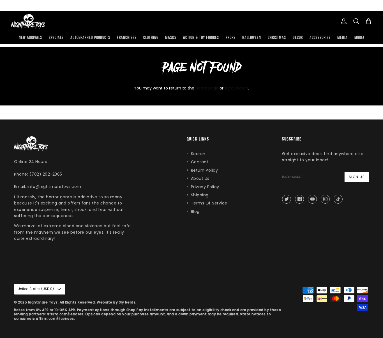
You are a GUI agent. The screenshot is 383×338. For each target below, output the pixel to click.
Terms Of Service (209, 203)
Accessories (320, 37)
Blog (195, 211)
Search (198, 154)
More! (359, 37)
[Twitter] (286, 199)
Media (342, 37)
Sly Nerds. (128, 302)
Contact (200, 162)
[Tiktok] (338, 199)
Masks (170, 37)
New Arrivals (30, 37)
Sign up (357, 176)
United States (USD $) (36, 288)
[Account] (342, 21)
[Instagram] (325, 199)
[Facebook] (299, 199)
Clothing (150, 37)
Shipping (200, 195)
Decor (298, 37)
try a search (236, 88)
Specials (56, 37)
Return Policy (204, 170)
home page (206, 88)
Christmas (277, 37)
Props (231, 37)
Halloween (251, 37)
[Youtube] (312, 199)
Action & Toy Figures (201, 37)
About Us (200, 178)
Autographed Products (90, 37)
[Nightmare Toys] (28, 21)
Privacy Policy (205, 187)
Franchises (127, 37)
